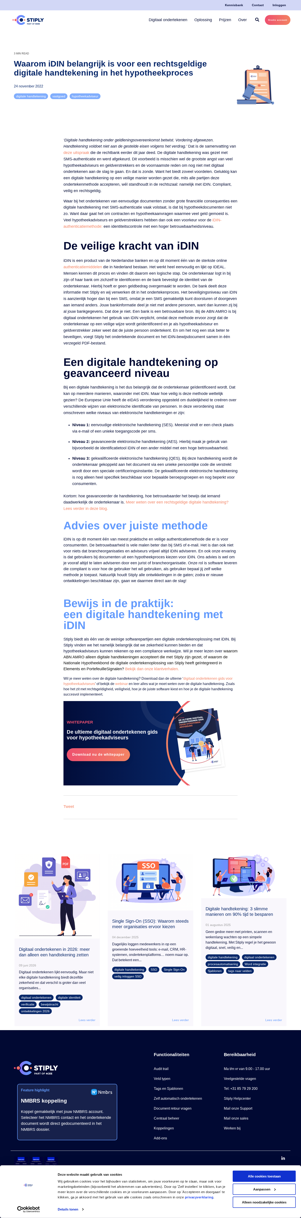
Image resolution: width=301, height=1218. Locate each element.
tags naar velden (240, 971)
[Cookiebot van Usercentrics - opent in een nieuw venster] (28, 1209)
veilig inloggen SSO (127, 976)
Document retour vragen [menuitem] (172, 1108)
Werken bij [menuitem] (232, 1128)
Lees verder (87, 1020)
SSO (154, 969)
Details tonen (68, 1209)
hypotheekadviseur (85, 96)
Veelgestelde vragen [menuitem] (240, 1079)
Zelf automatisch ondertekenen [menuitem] (178, 1098)
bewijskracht (49, 1004)
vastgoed (58, 96)
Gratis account (277, 20)
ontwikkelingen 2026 (35, 1011)
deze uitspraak (76, 152)
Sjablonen (215, 971)
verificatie (27, 1004)
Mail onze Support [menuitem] (238, 1108)
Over (242, 20)
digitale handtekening (31, 96)
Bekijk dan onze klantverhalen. (152, 669)
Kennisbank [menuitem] (234, 5)
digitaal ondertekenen (36, 997)
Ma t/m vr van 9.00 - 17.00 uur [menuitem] (247, 1069)
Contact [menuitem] (258, 5)
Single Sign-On (174, 969)
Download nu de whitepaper (98, 754)
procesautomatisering (223, 964)
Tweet (68, 806)
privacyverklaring (199, 1197)
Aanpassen (261, 1189)
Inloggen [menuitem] (279, 5)
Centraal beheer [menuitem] (166, 1118)
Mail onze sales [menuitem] (236, 1118)
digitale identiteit (69, 997)
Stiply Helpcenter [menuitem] (237, 1098)
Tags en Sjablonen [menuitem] (168, 1088)
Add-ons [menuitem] (160, 1138)
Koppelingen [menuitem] (164, 1128)
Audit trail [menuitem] (161, 1069)
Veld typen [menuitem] (162, 1079)
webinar (121, 684)
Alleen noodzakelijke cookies (264, 1202)
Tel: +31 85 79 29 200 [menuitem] (241, 1088)
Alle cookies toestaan (264, 1176)
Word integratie (255, 964)
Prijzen (225, 20)
